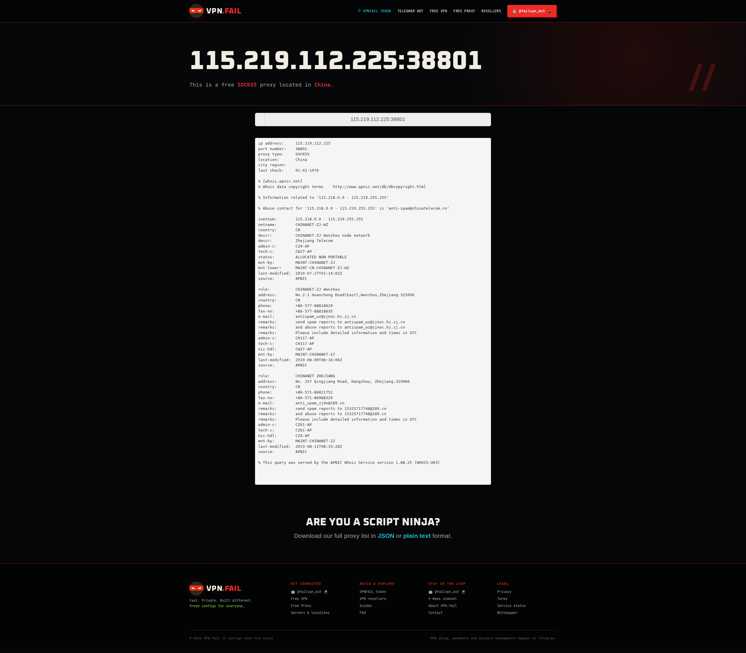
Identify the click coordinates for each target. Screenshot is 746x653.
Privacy (504, 591)
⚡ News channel (442, 598)
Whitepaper (507, 612)
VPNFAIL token (373, 591)
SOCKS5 (247, 84)
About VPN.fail (442, 605)
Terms (502, 598)
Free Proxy (464, 11)
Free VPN (438, 11)
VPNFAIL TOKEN (374, 11)
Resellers (491, 11)
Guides (366, 605)
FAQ (363, 612)
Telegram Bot (410, 11)
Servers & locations (310, 612)
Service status (511, 605)
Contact (435, 612)
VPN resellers (373, 598)
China (322, 84)
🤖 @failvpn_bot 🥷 (532, 11)
